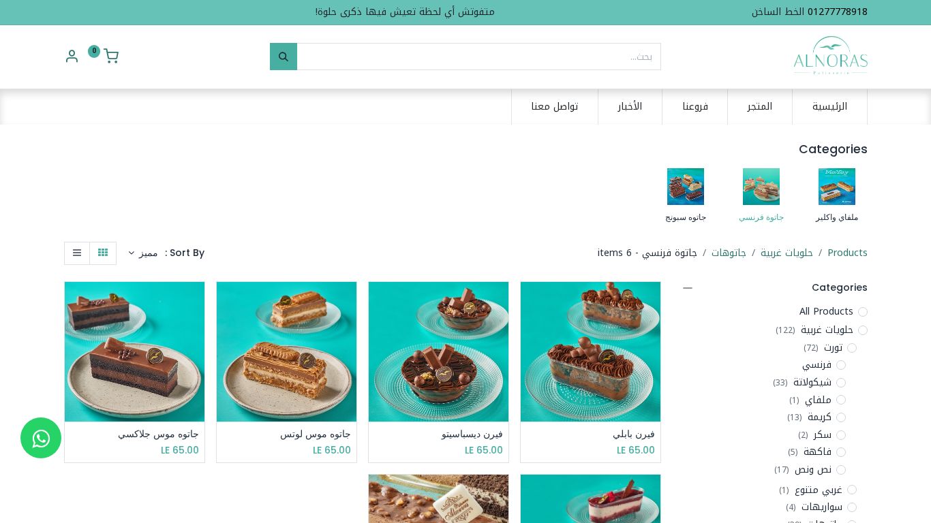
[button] (143, 253)
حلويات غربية (787, 253)
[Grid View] (103, 253)
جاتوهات (729, 253)
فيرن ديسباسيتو (472, 434)
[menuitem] (830, 107)
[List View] (77, 253)
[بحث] (283, 56)
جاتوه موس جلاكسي (158, 434)
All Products (826, 312)
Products (847, 253)
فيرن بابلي (634, 434)
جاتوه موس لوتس (315, 434)
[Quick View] (529, 304)
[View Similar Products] (529, 365)
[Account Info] (71, 58)
